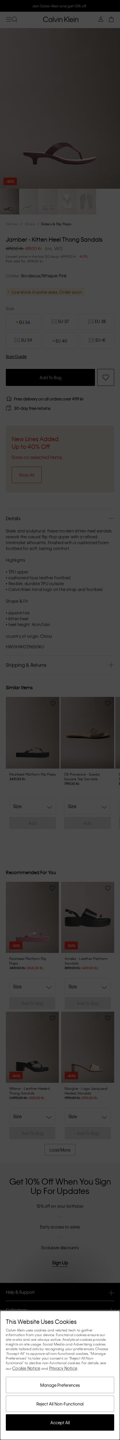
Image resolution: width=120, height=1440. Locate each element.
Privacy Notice (63, 1368)
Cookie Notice (26, 1368)
